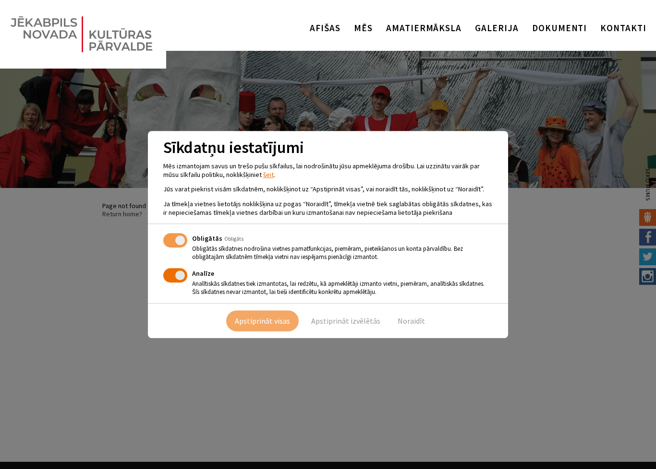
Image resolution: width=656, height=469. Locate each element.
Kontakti (623, 28)
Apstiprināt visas (262, 321)
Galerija (497, 28)
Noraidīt (411, 321)
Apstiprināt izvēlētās (345, 321)
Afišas (325, 28)
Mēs (363, 28)
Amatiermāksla (424, 28)
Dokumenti (559, 28)
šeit (268, 174)
